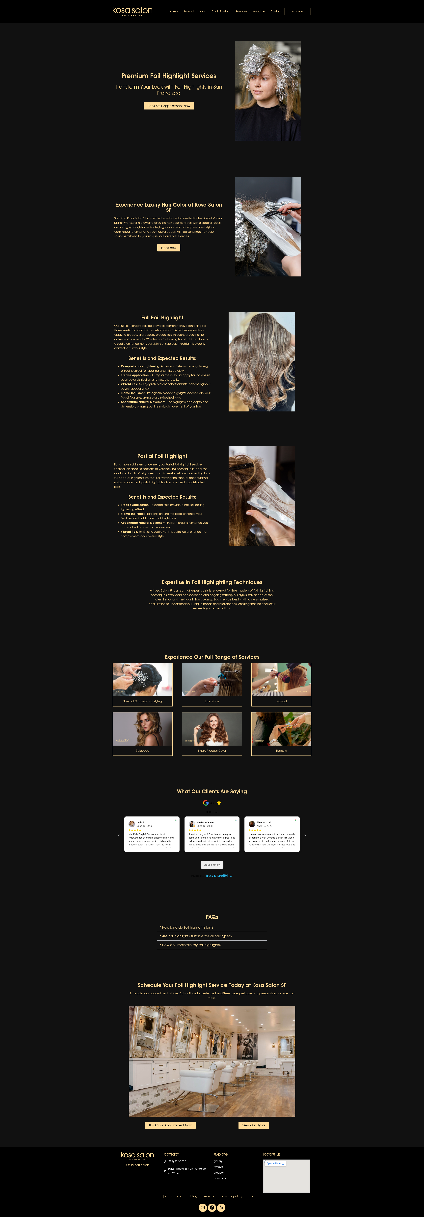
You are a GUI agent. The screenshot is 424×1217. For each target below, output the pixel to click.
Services (241, 11)
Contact (276, 11)
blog (193, 1196)
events (209, 1196)
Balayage (142, 750)
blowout (281, 701)
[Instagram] (203, 1208)
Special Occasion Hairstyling (142, 701)
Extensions (212, 701)
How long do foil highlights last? (187, 927)
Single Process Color (212, 750)
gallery (218, 1161)
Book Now (297, 11)
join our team (173, 1196)
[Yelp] (221, 1208)
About (257, 11)
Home (174, 11)
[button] (212, 927)
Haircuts (281, 750)
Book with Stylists (195, 11)
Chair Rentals (221, 11)
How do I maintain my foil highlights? (191, 945)
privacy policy (231, 1196)
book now (220, 1178)
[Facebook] (212, 1208)
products (219, 1172)
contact (255, 1196)
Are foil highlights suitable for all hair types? (197, 936)
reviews (218, 1166)
